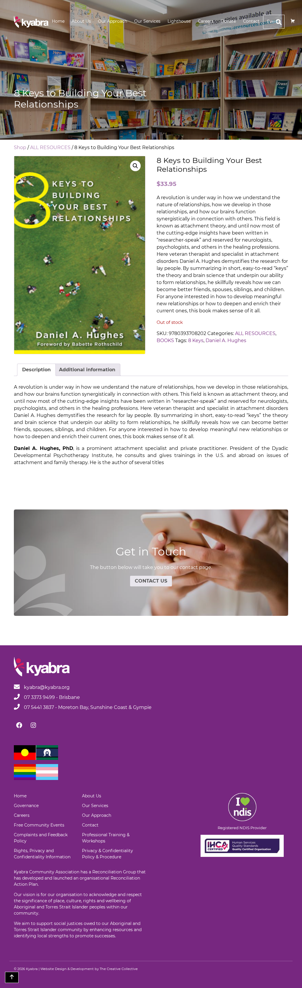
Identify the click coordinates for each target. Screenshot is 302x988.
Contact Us (151, 581)
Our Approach (112, 21)
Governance (26, 805)
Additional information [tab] (87, 369)
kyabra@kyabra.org (47, 687)
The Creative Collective (119, 969)
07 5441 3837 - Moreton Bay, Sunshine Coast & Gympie (87, 707)
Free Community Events (39, 825)
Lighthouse (179, 21)
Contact (251, 21)
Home (58, 21)
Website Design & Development (67, 969)
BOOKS (165, 340)
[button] (135, 166)
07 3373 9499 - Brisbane (51, 697)
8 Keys (195, 340)
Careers (206, 21)
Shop (20, 147)
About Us (81, 21)
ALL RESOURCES (50, 147)
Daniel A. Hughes (226, 340)
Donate (228, 21)
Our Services (147, 21)
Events (274, 21)
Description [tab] (36, 369)
